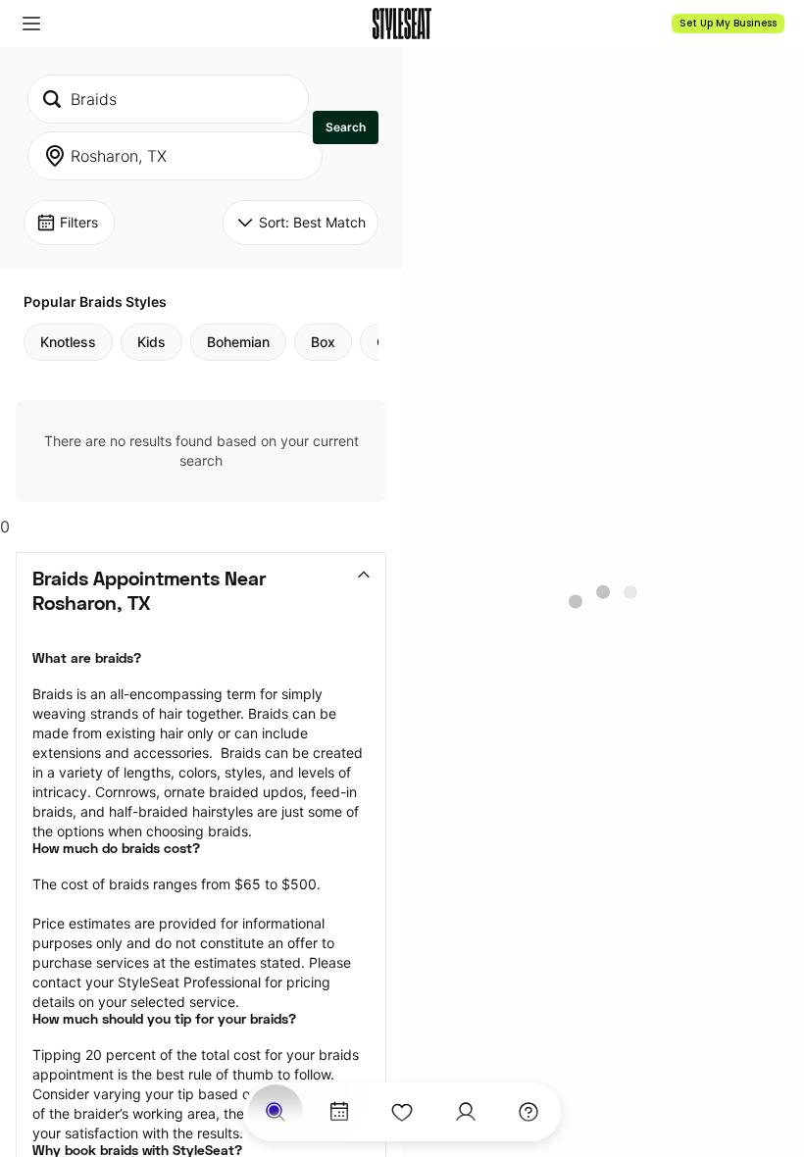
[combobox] (168, 99)
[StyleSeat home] (402, 23)
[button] (31, 23)
